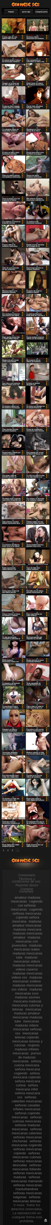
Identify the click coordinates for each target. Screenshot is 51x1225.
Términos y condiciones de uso (26, 880)
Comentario (26, 875)
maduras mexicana (27, 929)
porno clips (26, 12)
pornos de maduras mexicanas (27, 1057)
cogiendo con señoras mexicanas (27, 905)
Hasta (45, 1220)
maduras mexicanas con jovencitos (26, 941)
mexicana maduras (27, 1001)
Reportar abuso (27, 885)
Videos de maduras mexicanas (25, 4)
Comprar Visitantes (26, 890)
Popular (11, 12)
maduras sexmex (27, 997)
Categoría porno (41, 12)
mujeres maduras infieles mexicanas (26, 1049)
